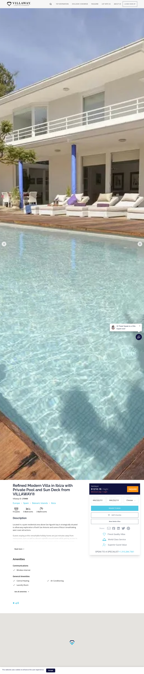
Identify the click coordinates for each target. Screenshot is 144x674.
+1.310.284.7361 (126, 551)
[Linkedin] (118, 528)
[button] (4, 244)
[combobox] (131, 501)
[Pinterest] (128, 528)
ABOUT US (117, 4)
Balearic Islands (40, 503)
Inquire (133, 489)
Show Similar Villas (114, 521)
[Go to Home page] (19, 4)
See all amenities (20, 592)
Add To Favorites (116, 515)
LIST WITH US (106, 4)
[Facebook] (113, 528)
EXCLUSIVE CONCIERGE (80, 4)
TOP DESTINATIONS (62, 4)
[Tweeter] (123, 528)
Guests (128, 497)
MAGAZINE (94, 4)
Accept (50, 670)
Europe (16, 503)
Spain (26, 503)
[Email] (109, 528)
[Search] (51, 4)
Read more (18, 549)
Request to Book (115, 508)
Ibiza (53, 503)
